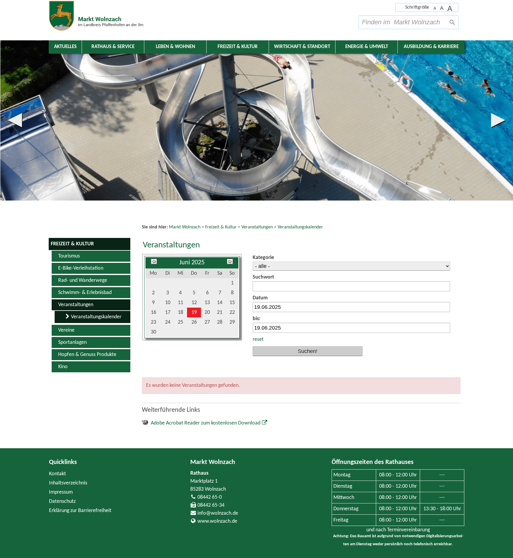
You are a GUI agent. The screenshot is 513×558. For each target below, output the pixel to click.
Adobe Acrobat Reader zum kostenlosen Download (205, 423)
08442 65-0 (209, 497)
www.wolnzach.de (217, 521)
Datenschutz (62, 501)
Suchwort (263, 277)
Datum (260, 298)
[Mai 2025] (154, 263)
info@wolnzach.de (217, 513)
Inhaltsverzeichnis (68, 483)
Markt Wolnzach (212, 462)
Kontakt (57, 474)
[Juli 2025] (230, 263)
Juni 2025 (192, 263)
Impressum (61, 492)
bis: (256, 319)
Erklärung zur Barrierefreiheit (80, 511)
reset (258, 339)
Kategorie (263, 257)
